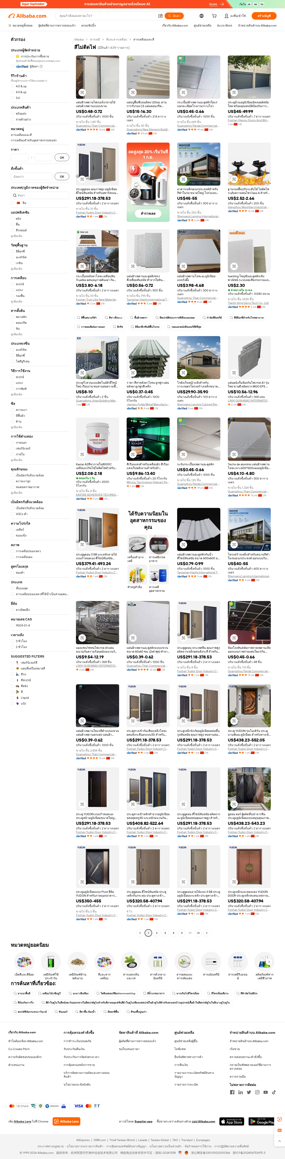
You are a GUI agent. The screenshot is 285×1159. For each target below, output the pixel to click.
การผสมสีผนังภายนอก (93, 326)
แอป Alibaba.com (203, 1121)
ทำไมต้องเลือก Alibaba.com (25, 1041)
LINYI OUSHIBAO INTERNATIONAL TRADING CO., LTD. (249, 400)
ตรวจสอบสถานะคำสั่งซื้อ (246, 1057)
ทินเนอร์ (63, 1011)
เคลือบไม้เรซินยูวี (51, 993)
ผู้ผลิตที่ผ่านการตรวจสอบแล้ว (137, 1041)
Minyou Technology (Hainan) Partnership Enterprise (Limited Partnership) (148, 482)
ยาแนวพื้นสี (24, 993)
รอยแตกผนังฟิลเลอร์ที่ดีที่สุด (186, 326)
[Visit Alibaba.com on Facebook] (232, 1092)
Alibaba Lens (22, 1121)
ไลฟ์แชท (180, 1049)
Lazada (142, 1140)
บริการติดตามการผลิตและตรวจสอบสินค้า (87, 1074)
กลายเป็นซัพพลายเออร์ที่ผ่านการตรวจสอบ (250, 1066)
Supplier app (144, 1121)
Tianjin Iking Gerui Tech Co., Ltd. (248, 303)
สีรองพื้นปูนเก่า (139, 1011)
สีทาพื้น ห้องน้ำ (87, 1011)
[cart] (215, 16)
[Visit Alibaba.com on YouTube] (265, 1092)
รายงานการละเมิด (186, 1084)
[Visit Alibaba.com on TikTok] (273, 1092)
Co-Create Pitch (19, 1049)
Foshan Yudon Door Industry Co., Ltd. (97, 212)
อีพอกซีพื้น (113, 1011)
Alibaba (79, 39)
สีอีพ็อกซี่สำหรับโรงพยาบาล (249, 317)
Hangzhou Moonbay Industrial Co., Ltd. (249, 207)
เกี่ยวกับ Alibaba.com (22, 1032)
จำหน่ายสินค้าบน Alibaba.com (249, 1041)
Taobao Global (160, 1140)
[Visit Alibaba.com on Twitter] (248, 1092)
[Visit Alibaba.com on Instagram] (257, 1092)
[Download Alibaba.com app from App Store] (231, 1121)
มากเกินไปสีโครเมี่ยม (188, 993)
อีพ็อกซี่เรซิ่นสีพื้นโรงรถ (147, 326)
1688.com (99, 1140)
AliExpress (83, 1140)
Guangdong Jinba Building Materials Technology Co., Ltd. (97, 400)
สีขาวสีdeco (115, 317)
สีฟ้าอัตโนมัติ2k (249, 993)
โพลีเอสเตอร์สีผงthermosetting (118, 993)
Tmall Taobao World (122, 1140)
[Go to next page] (207, 933)
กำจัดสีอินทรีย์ (214, 317)
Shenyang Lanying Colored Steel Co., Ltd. (198, 404)
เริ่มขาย (235, 1049)
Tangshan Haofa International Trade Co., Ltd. (148, 299)
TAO (175, 1140)
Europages (203, 1140)
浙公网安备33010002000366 (210, 1152)
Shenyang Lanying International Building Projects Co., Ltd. (198, 216)
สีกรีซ (120, 326)
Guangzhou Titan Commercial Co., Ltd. (97, 125)
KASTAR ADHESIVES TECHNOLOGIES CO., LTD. (97, 494)
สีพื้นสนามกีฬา (89, 317)
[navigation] (40, 486)
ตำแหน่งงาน (16, 1065)
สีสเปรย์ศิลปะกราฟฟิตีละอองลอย (177, 317)
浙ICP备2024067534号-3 (249, 1152)
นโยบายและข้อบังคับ (77, 1084)
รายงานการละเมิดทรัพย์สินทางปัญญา (194, 1074)
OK (62, 157)
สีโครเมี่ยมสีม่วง (219, 993)
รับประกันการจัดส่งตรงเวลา (81, 1057)
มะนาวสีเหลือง (80, 993)
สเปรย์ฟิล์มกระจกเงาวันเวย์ (32, 1011)
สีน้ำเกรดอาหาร (155, 993)
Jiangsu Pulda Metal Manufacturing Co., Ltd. (148, 404)
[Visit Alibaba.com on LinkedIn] (240, 1092)
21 (198, 932)
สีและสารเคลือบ (116, 39)
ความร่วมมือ (238, 1076)
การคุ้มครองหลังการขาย (79, 1065)
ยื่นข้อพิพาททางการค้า (188, 1057)
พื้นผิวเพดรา (141, 317)
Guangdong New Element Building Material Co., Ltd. (148, 129)
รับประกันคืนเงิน (74, 1049)
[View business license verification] (180, 1153)
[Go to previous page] (140, 933)
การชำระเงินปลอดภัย (77, 1041)
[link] (279, 1119)
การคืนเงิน (181, 1065)
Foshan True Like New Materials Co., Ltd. (97, 299)
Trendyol (187, 1140)
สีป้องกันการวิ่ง (26, 1002)
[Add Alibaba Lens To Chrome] (66, 1121)
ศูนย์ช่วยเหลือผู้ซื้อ (185, 1041)
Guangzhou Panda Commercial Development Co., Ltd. (198, 125)
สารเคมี (95, 39)
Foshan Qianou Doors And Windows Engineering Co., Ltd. (249, 120)
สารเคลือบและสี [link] (143, 39)
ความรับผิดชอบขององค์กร (25, 1057)
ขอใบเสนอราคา (129, 1049)
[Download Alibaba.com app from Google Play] (262, 1121)
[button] (160, 15)
